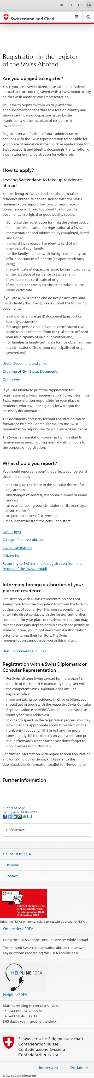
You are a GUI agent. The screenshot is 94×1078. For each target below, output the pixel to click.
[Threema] (19, 816)
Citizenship (11, 555)
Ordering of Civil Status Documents (30, 371)
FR (80, 5)
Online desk (12, 379)
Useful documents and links (24, 651)
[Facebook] (5, 816)
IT (70, 5)
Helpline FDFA (15, 994)
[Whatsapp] (24, 816)
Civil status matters (17, 548)
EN (89, 5)
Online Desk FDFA (17, 854)
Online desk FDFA (18, 928)
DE (62, 5)
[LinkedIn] (15, 816)
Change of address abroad (23, 539)
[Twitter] (10, 816)
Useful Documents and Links (25, 363)
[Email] (29, 816)
